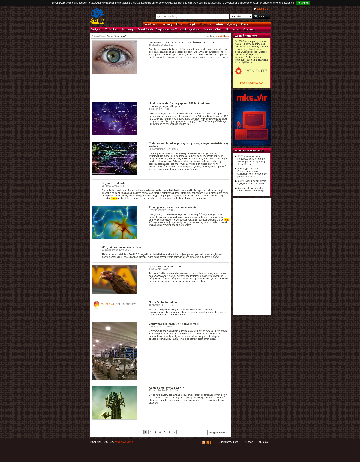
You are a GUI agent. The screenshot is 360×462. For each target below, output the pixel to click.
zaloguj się (262, 8)
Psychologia (128, 29)
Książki (192, 24)
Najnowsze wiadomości (250, 150)
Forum (180, 24)
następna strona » (218, 432)
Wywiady (232, 24)
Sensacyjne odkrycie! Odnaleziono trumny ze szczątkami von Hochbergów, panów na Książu (252, 172)
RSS (209, 442)
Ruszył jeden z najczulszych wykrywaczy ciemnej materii (251, 182)
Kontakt (249, 442)
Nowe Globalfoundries (163, 302)
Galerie (219, 24)
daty (227, 36)
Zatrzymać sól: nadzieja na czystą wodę (174, 323)
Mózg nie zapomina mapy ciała (121, 247)
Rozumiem (303, 2)
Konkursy (205, 24)
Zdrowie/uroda (145, 29)
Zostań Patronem (246, 35)
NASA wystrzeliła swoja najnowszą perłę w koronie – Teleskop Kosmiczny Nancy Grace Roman (252, 160)
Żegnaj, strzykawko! (114, 183)
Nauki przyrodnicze (190, 29)
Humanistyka (233, 29)
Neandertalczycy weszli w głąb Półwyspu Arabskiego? (251, 189)
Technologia (111, 29)
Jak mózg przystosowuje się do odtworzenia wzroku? (183, 41)
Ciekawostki (249, 29)
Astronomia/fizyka (213, 29)
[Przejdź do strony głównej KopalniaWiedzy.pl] (97, 16)
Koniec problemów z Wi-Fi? (166, 387)
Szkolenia (263, 442)
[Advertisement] (160, 88)
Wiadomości (152, 24)
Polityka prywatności (228, 442)
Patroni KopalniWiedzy (251, 82)
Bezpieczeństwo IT (166, 29)
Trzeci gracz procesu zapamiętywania (172, 207)
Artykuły (167, 24)
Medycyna (96, 29)
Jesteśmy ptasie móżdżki (165, 266)
